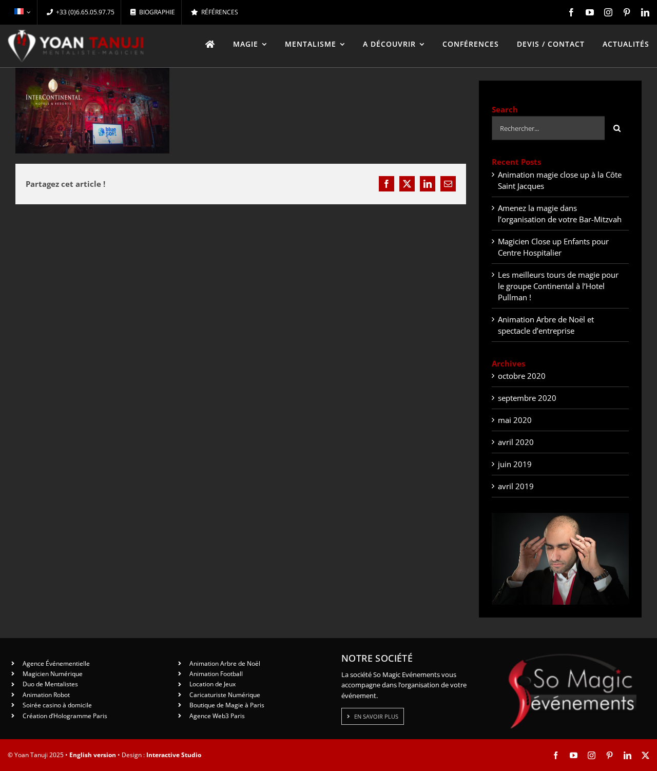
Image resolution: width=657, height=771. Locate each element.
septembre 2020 (527, 398)
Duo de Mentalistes (50, 684)
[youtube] (590, 12)
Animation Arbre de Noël (224, 663)
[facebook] (571, 12)
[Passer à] (22, 12)
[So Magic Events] (572, 657)
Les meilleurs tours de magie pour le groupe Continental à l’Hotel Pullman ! (558, 285)
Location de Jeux (212, 684)
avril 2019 (516, 486)
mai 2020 (515, 420)
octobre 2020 (522, 376)
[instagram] (608, 12)
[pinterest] (627, 12)
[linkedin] (645, 12)
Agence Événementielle (56, 663)
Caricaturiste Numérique (224, 694)
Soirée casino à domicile (57, 705)
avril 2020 (516, 442)
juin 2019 (515, 464)
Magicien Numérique (53, 673)
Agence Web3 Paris (217, 715)
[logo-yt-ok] (76, 33)
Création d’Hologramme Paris (65, 715)
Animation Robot (46, 694)
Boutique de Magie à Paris (226, 705)
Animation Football (216, 673)
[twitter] (645, 755)
